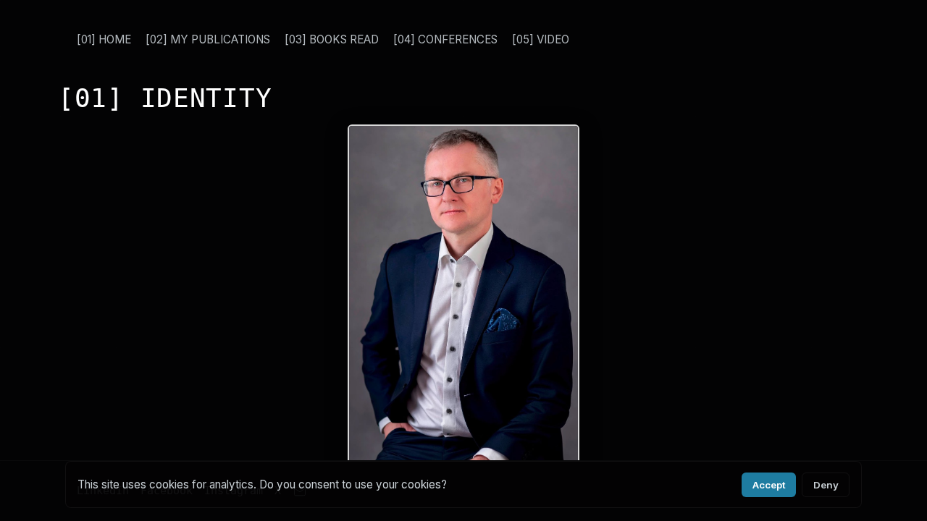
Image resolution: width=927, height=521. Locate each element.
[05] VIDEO (540, 39)
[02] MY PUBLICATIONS (208, 39)
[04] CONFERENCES (445, 39)
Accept (769, 485)
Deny (826, 485)
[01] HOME (104, 39)
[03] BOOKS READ (332, 39)
